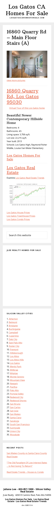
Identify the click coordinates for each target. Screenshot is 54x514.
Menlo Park (15, 366)
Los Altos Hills (17, 359)
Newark (14, 383)
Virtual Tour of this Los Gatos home (27, 108)
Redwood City (16, 397)
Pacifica (13, 387)
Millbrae (14, 370)
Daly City (13, 339)
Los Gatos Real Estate (21, 170)
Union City (15, 431)
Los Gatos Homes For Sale (23, 157)
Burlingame (14, 329)
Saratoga (14, 421)
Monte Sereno (17, 376)
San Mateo (15, 414)
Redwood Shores (18, 400)
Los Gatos (15, 363)
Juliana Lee (9, 489)
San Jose (14, 410)
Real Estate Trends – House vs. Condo (25, 472)
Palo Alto (14, 390)
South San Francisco (20, 424)
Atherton (13, 318)
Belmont (13, 322)
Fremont (14, 349)
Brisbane (13, 325)
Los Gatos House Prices (18, 212)
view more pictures (16, 80)
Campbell (13, 332)
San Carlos (15, 407)
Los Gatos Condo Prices (18, 219)
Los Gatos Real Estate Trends (29, 177)
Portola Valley (17, 393)
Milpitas (14, 373)
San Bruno (15, 404)
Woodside (15, 434)
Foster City (14, 346)
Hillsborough (16, 352)
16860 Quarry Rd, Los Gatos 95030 (23, 96)
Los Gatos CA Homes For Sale (27, 10)
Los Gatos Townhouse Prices (21, 216)
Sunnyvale (15, 427)
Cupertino (14, 335)
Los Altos (14, 356)
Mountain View (17, 380)
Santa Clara (15, 417)
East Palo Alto (15, 342)
